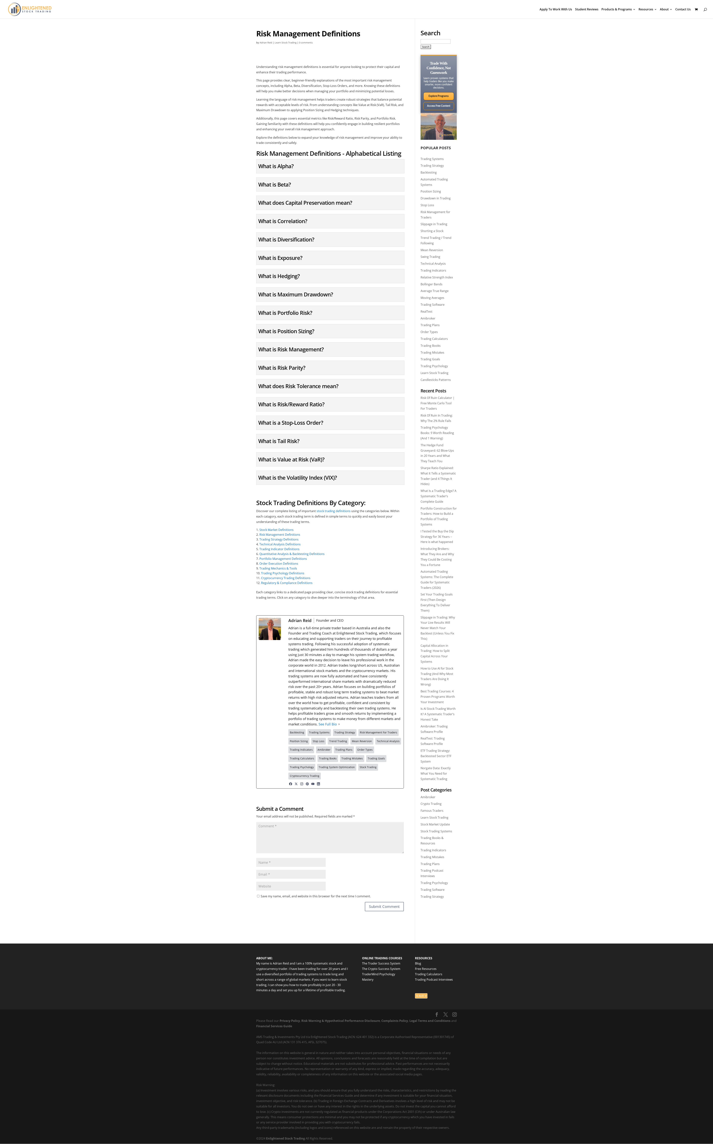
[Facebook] (290, 784)
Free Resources (426, 969)
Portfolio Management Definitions (283, 559)
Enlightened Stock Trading (285, 1138)
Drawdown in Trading (436, 198)
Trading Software (433, 305)
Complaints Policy (394, 1021)
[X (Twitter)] (296, 784)
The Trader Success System (381, 963)
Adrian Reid (266, 42)
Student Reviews (586, 9)
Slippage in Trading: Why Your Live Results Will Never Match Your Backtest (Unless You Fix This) (438, 628)
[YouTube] (313, 784)
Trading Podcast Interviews (434, 979)
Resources (646, 9)
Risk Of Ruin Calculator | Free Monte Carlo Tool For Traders (438, 403)
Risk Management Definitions (279, 535)
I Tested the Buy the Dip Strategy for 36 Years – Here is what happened (437, 536)
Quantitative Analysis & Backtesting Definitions (292, 554)
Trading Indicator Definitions (279, 549)
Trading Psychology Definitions (282, 573)
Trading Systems (432, 159)
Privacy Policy (290, 1021)
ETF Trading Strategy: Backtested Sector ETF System (436, 756)
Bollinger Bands (431, 284)
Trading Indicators (433, 270)
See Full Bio (328, 724)
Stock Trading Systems (436, 831)
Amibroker (428, 318)
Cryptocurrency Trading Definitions (285, 578)
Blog (418, 963)
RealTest (426, 311)
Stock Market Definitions (276, 530)
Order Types (429, 332)
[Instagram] (301, 784)
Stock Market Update (435, 824)
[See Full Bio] (339, 724)
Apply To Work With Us (556, 9)
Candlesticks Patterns (436, 380)
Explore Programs (439, 96)
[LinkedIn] (318, 784)
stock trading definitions (334, 511)
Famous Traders (432, 811)
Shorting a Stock (432, 231)
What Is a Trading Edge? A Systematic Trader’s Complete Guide (438, 496)
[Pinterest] (307, 784)
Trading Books (431, 346)
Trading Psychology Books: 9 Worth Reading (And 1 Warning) (437, 432)
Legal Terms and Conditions (429, 1021)
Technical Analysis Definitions (280, 544)
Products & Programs (616, 9)
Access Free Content (438, 106)
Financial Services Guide (274, 1026)
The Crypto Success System (381, 969)
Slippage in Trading (434, 224)
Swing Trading (430, 257)
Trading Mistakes (432, 352)
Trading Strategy (432, 166)
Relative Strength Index (437, 277)
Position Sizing (431, 191)
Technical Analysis (433, 264)
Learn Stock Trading (286, 42)
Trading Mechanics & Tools (278, 568)
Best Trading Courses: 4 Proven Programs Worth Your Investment (438, 696)
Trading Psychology (434, 366)
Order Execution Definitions (278, 564)
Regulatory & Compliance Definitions (286, 583)
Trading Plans (430, 325)
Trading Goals (430, 359)
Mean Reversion (432, 250)
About (664, 9)
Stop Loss (427, 205)
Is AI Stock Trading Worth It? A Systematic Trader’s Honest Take (438, 714)
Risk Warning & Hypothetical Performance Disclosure (340, 1021)
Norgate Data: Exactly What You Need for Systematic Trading (436, 773)
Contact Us (683, 9)
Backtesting (429, 172)
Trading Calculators (434, 339)
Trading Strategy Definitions (279, 539)
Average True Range (435, 291)
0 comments (306, 42)
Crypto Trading (431, 804)
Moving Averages (432, 298)
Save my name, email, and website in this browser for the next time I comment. (316, 896)
